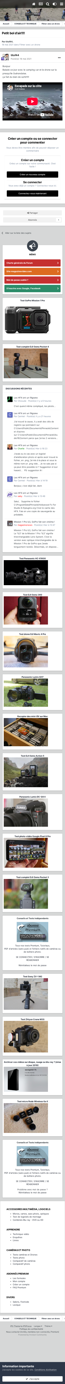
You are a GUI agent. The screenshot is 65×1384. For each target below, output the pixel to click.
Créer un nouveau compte (32, 174)
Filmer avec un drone (29, 44)
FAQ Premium (19, 1287)
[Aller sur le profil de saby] (10, 494)
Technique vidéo (21, 1234)
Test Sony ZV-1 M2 (32, 976)
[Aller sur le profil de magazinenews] (10, 523)
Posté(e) (21, 59)
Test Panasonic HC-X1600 (32, 558)
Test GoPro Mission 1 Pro (32, 300)
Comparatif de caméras (24, 1261)
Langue (37, 1326)
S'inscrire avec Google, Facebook (23, 288)
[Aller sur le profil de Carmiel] (10, 415)
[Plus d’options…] (59, 58)
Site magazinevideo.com (19, 271)
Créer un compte (21, 1284)
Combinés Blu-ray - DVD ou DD (28, 1220)
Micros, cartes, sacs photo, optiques (31, 1213)
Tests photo (19, 1257)
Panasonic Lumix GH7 (33, 677)
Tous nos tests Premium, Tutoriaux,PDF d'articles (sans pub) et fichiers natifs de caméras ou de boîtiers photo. (32, 948)
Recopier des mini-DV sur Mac (32, 716)
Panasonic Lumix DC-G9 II (32, 796)
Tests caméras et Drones (25, 1254)
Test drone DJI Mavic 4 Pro (32, 634)
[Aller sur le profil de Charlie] (10, 447)
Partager (33, 213)
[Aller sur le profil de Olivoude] (10, 399)
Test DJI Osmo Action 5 (32, 756)
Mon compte (19, 1281)
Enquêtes (17, 1237)
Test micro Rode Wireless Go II (32, 1101)
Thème (47, 1326)
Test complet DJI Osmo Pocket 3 (32, 877)
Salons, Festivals (21, 1302)
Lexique (17, 1305)
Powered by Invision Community (32, 1334)
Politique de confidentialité (31, 1329)
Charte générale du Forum (19, 263)
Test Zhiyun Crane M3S (32, 1019)
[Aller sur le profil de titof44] (6, 57)
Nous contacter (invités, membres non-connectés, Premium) (32, 1332)
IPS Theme (15, 1326)
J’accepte (33, 1378)
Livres (16, 1240)
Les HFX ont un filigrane (26, 397)
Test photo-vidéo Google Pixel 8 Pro (33, 836)
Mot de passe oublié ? (17, 280)
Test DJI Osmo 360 (32, 594)
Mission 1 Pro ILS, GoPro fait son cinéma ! (34, 521)
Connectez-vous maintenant (32, 193)
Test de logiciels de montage (27, 1216)
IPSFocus (27, 1326)
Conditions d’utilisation (46, 1369)
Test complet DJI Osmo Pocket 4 (32, 346)
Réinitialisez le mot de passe (33, 965)
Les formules (19, 1278)
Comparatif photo (21, 1264)
